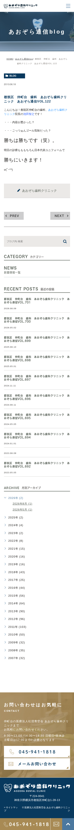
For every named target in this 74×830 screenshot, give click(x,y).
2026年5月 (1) (22, 509)
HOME (10, 59)
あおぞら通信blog (24, 59)
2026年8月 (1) (22, 503)
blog (12, 75)
